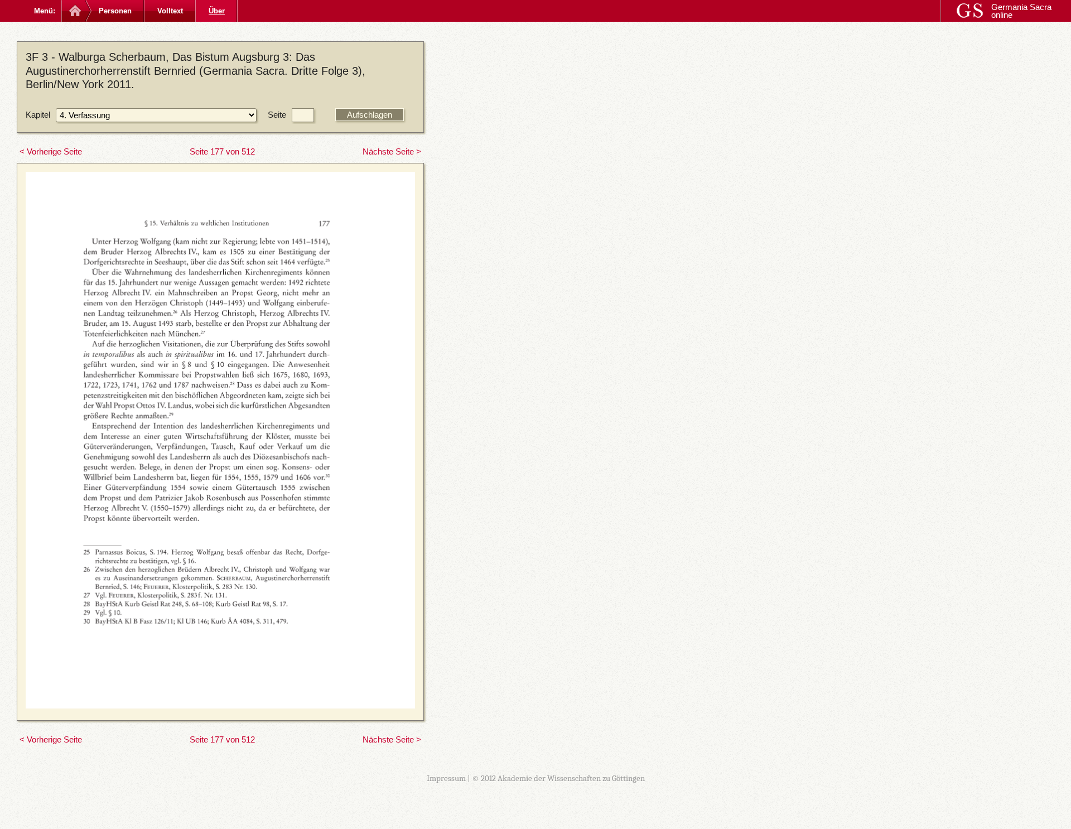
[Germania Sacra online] (74, 11)
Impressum (446, 778)
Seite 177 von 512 (222, 151)
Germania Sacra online (1021, 11)
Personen (115, 11)
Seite (277, 114)
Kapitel (38, 114)
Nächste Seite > (392, 151)
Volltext (170, 11)
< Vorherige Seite (51, 151)
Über (217, 11)
